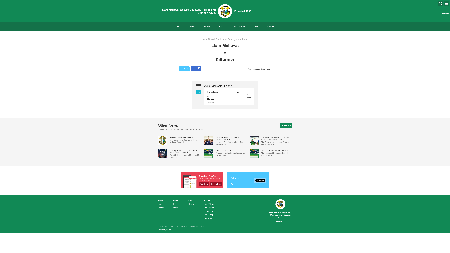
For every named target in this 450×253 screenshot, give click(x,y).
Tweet (182, 69)
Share (194, 69)
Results (222, 27)
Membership (239, 27)
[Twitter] (440, 3)
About (175, 208)
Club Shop (208, 218)
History (191, 204)
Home (178, 27)
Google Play (216, 184)
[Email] (446, 3)
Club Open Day (210, 208)
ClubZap (169, 230)
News (192, 27)
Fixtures (207, 27)
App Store (204, 184)
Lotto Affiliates (209, 204)
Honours (207, 200)
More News (286, 125)
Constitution (208, 211)
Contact (191, 200)
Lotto (256, 27)
